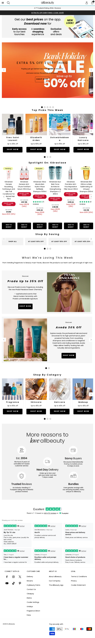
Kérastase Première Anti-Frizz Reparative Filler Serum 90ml (71, 185)
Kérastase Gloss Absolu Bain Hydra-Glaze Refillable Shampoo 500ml (39, 187)
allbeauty (11, 624)
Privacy (74, 581)
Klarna (29, 598)
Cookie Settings (33, 602)
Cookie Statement (78, 585)
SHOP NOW (68, 355)
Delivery (30, 576)
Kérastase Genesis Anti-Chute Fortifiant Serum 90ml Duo (24, 185)
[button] (8, 3)
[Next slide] (91, 70)
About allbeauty (55, 576)
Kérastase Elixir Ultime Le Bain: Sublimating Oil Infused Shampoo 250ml (86, 187)
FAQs (29, 615)
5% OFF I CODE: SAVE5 (9, 204)
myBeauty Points (33, 585)
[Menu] (3, 3)
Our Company (54, 581)
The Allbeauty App (56, 585)
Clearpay (30, 594)
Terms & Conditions (79, 576)
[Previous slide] (4, 70)
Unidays (30, 606)
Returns (30, 581)
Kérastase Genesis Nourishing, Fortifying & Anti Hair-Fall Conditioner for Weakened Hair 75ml (8, 190)
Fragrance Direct (33, 611)
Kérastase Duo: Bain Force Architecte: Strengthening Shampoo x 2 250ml (55, 188)
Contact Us (31, 589)
